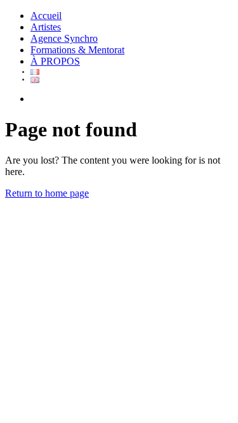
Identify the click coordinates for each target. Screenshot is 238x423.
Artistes (45, 27)
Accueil (46, 15)
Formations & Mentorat (77, 49)
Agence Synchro (64, 38)
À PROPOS (55, 61)
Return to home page (47, 193)
